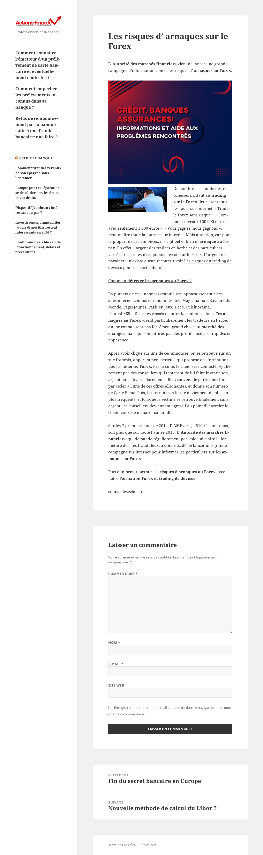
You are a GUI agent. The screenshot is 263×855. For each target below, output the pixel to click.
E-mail (115, 664)
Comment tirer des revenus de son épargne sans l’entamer (38, 173)
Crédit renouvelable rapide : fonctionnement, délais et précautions (38, 247)
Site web (116, 685)
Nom (114, 642)
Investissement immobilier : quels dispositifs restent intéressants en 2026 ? (38, 227)
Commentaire (122, 573)
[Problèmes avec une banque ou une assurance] (170, 132)
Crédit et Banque (36, 158)
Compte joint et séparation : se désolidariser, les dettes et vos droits (38, 193)
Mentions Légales (122, 845)
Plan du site (147, 845)
